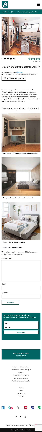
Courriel (5, 293)
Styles (21, 390)
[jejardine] (39, 407)
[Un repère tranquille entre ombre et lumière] (21, 176)
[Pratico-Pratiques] (3, 407)
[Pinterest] (20, 417)
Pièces (21, 388)
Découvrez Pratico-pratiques (21, 369)
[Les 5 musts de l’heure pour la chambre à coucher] (21, 132)
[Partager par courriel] (14, 58)
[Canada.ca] (32, 425)
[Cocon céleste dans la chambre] (21, 221)
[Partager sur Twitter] (5, 58)
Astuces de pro (21, 393)
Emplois (21, 372)
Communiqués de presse (21, 375)
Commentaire (7, 258)
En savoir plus (21, 354)
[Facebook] (16, 417)
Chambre (14, 12)
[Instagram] (25, 417)
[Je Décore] (5, 4)
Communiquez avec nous (21, 367)
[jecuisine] (25, 407)
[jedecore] (32, 407)
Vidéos (21, 396)
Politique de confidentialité (21, 381)
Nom (4, 284)
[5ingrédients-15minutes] (10, 407)
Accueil (4, 12)
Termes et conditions (21, 378)
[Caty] (18, 407)
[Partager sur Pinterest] (8, 58)
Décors (9, 12)
